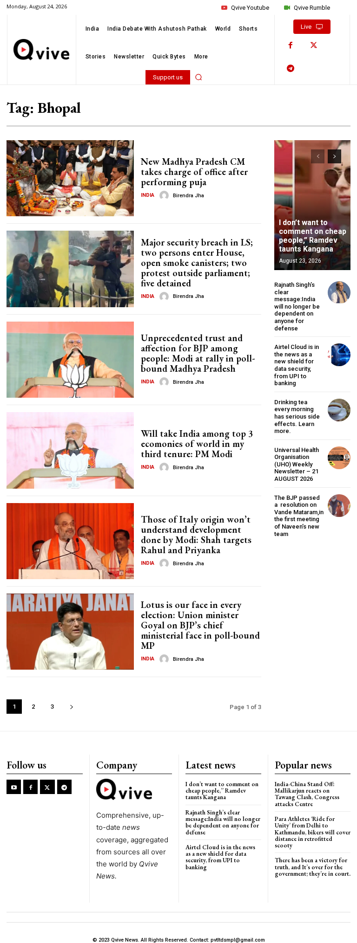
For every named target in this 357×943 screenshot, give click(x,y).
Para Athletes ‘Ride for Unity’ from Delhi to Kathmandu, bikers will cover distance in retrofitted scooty (312, 832)
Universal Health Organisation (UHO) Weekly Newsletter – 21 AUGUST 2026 (296, 464)
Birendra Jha (188, 196)
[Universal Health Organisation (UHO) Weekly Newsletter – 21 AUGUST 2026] (339, 457)
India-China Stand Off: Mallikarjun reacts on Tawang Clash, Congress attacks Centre (307, 794)
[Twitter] (313, 45)
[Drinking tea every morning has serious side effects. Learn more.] (339, 410)
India (147, 195)
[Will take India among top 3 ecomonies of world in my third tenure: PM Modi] (70, 450)
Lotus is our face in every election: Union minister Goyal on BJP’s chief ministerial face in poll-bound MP (200, 625)
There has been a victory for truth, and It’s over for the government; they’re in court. (312, 867)
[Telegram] (290, 68)
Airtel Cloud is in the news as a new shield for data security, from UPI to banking (296, 365)
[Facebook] (290, 45)
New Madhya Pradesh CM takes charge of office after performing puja (194, 171)
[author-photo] (165, 195)
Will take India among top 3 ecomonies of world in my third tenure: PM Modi (197, 443)
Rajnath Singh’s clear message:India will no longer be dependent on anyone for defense (297, 306)
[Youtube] (14, 787)
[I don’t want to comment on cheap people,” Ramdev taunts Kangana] (312, 205)
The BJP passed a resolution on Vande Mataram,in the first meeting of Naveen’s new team (299, 515)
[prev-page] (317, 156)
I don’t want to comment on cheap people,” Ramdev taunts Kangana (312, 236)
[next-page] (71, 706)
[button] (198, 77)
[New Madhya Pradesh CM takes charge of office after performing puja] (70, 178)
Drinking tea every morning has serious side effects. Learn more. (297, 416)
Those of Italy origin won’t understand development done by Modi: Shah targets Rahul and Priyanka (196, 534)
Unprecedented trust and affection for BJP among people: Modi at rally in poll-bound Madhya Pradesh (198, 353)
